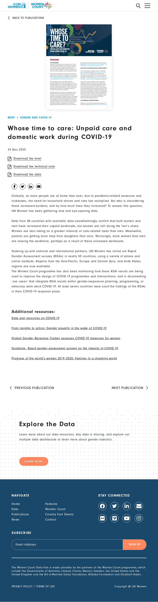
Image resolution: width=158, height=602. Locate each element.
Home (16, 504)
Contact (50, 519)
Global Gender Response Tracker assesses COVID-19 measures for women (66, 338)
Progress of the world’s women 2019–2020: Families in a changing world (64, 358)
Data (15, 509)
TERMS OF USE (45, 586)
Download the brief (27, 158)
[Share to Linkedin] (31, 187)
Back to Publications (28, 18)
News (15, 519)
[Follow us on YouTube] (127, 518)
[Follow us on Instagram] (139, 518)
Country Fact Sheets (59, 514)
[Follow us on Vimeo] (114, 518)
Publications (20, 514)
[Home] (30, 5)
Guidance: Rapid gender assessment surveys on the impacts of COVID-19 (65, 348)
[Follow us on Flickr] (102, 518)
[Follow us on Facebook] (102, 506)
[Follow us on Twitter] (114, 506)
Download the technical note (34, 166)
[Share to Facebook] (14, 187)
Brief (11, 117)
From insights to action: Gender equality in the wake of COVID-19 (59, 328)
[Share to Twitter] (22, 187)
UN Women (139, 586)
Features (51, 504)
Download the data (27, 174)
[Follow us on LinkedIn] (127, 506)
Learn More (33, 461)
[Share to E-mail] (39, 187)
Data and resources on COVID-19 (36, 318)
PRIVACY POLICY (22, 586)
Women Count (55, 509)
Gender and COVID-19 (36, 117)
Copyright (121, 586)
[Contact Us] (139, 506)
